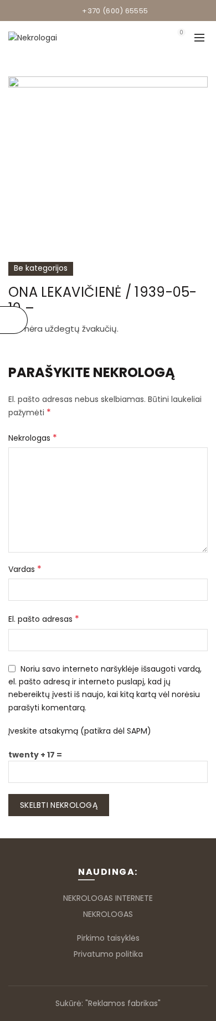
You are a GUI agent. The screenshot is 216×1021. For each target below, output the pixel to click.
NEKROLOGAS (108, 914)
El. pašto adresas (43, 618)
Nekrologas (32, 437)
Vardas (25, 569)
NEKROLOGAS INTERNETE (108, 898)
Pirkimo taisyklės (108, 937)
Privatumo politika (108, 954)
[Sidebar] (14, 320)
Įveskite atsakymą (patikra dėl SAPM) (79, 730)
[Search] (150, 37)
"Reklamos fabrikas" (123, 1003)
